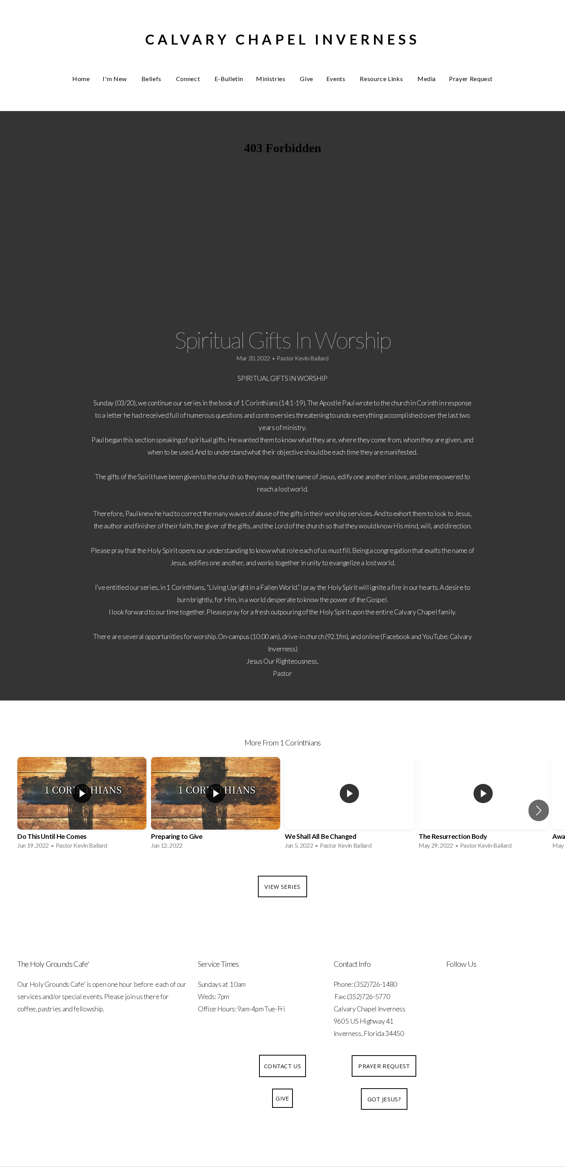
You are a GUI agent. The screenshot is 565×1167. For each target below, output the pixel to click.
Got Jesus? (384, 1099)
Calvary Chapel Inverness (282, 39)
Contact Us (282, 1066)
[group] (81, 805)
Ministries (271, 78)
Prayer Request (471, 78)
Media (426, 78)
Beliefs (152, 78)
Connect (188, 78)
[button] (538, 810)
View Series (282, 886)
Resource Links (382, 78)
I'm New (115, 78)
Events (336, 78)
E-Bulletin (228, 78)
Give (306, 78)
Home (81, 78)
